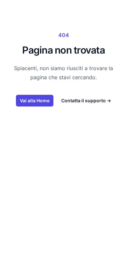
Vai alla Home (34, 100)
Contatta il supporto (86, 100)
